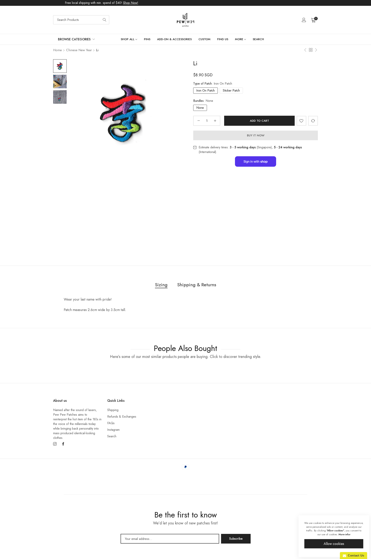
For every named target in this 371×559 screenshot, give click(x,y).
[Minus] (198, 121)
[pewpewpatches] (185, 20)
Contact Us (355, 555)
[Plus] (215, 121)
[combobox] (81, 19)
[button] (301, 121)
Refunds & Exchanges (121, 416)
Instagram (113, 429)
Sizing (161, 284)
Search (111, 436)
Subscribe (236, 538)
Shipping (112, 410)
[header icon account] (304, 20)
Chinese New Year (79, 50)
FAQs (111, 423)
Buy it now (255, 135)
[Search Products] (104, 19)
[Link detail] (55, 444)
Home (57, 50)
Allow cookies (334, 543)
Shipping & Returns (196, 284)
